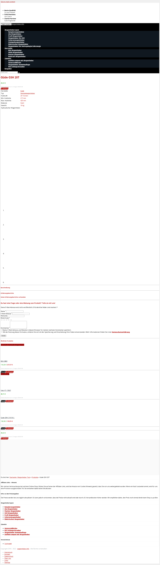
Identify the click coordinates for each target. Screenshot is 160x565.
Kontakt (7, 554)
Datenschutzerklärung (121, 332)
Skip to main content (8, 2)
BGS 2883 (4, 361)
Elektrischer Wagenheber (14, 519)
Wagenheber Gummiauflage (15, 532)
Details (3, 372)
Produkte (35, 477)
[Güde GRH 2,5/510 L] (15, 416)
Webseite (4, 316)
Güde (22, 91)
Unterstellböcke (11, 528)
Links (6, 560)
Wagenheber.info (18, 24)
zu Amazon (4, 89)
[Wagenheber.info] (15, 7)
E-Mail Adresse (6, 314)
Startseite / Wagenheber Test (20, 477)
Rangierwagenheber (12, 507)
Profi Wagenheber (12, 515)
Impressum (8, 552)
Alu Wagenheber (11, 509)
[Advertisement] (56, 458)
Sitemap (7, 562)
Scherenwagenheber (13, 517)
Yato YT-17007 (6, 390)
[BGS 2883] (15, 359)
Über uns (7, 558)
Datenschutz (8, 556)
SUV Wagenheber (11, 513)
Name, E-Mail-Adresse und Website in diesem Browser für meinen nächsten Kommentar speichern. (37, 330)
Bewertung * (5, 318)
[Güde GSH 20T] (15, 122)
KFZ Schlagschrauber (13, 530)
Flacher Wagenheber (13, 511)
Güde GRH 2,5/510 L (7, 418)
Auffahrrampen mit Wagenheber (17, 534)
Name (3, 311)
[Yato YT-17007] (15, 388)
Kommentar (5, 328)
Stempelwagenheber (27, 93)
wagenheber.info (23, 549)
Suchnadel (8, 544)
